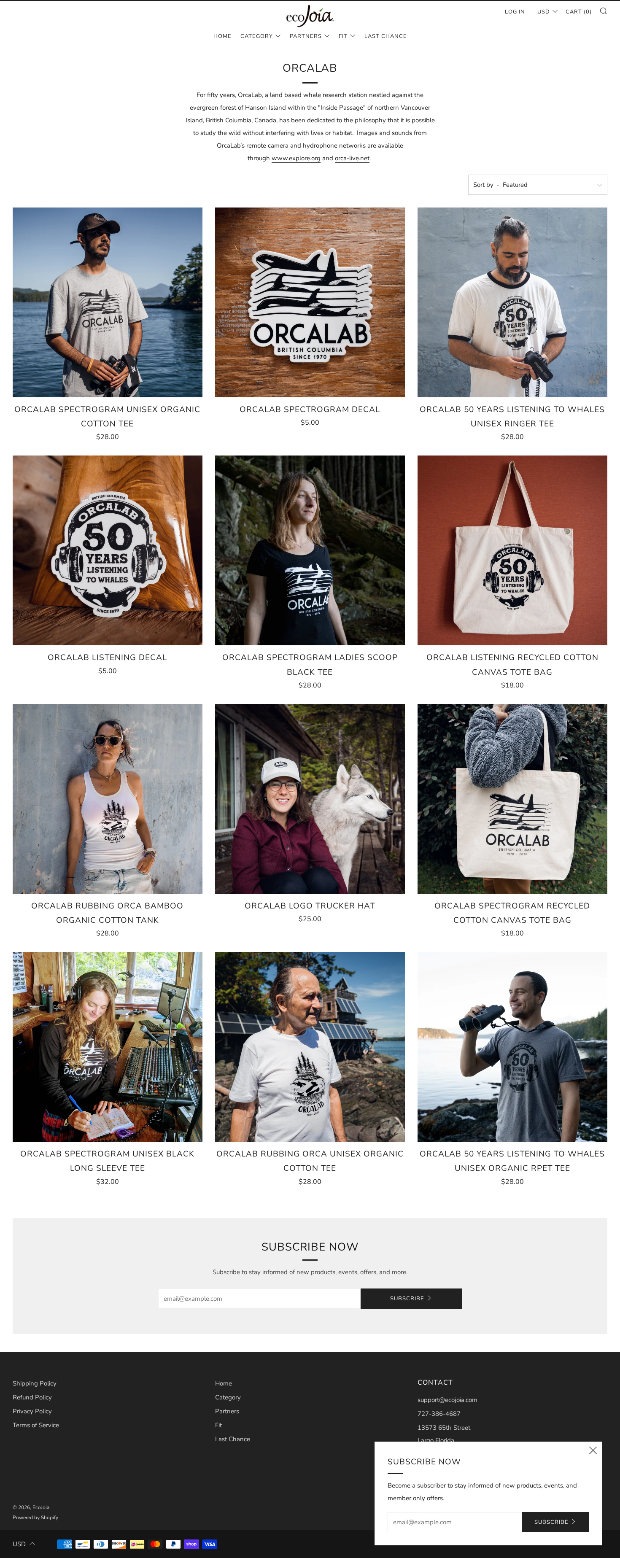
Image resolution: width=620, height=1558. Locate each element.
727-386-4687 (439, 1414)
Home (222, 36)
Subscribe (407, 1298)
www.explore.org (296, 158)
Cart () (579, 12)
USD (543, 12)
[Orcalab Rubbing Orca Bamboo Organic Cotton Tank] (107, 799)
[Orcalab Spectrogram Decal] (310, 302)
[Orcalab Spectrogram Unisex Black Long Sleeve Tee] (107, 1047)
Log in (515, 12)
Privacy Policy (32, 1411)
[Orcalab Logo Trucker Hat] (310, 799)
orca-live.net (352, 158)
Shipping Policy (35, 1383)
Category (256, 36)
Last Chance (385, 36)
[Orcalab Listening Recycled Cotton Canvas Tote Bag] (512, 550)
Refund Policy (32, 1397)
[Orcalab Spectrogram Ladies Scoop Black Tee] (310, 550)
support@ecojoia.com (447, 1400)
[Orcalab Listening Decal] (107, 550)
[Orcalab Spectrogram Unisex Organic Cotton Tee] (107, 302)
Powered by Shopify (35, 1517)
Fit (343, 36)
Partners (306, 36)
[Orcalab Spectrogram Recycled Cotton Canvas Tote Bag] (512, 799)
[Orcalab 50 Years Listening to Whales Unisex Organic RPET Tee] (512, 1047)
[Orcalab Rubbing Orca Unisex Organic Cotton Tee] (310, 1047)
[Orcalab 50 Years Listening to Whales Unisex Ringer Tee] (512, 302)
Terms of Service (36, 1425)
